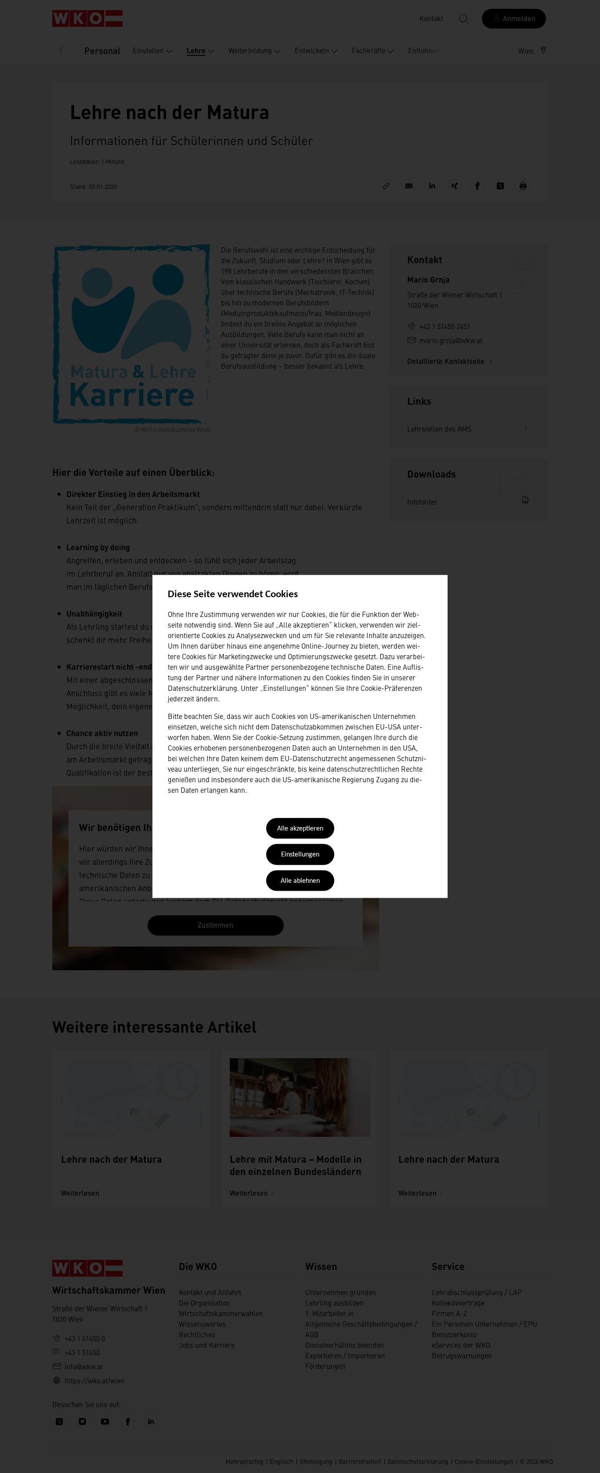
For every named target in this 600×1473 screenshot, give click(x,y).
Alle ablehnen (300, 881)
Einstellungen (300, 855)
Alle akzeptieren (300, 828)
